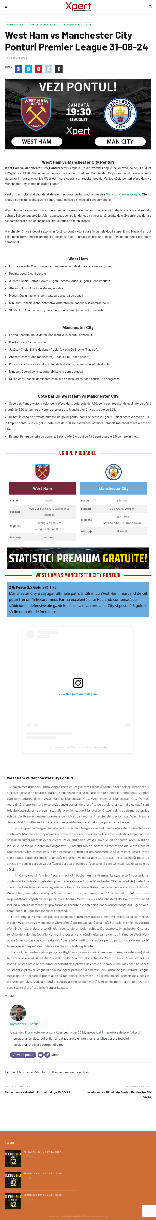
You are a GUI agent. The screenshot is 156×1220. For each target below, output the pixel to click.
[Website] (47, 1055)
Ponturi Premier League (43, 24)
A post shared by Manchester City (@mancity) (78, 747)
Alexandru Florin (24, 1023)
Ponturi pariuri (15, 24)
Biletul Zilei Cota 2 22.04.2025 (43, 1173)
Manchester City (28, 1072)
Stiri (88, 24)
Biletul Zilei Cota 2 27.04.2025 (42, 1152)
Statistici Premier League (123, 194)
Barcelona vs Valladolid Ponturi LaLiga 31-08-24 (37, 1092)
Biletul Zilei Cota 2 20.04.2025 (43, 1194)
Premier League (71, 24)
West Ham (83, 1072)
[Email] (41, 1055)
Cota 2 (28, 1156)
